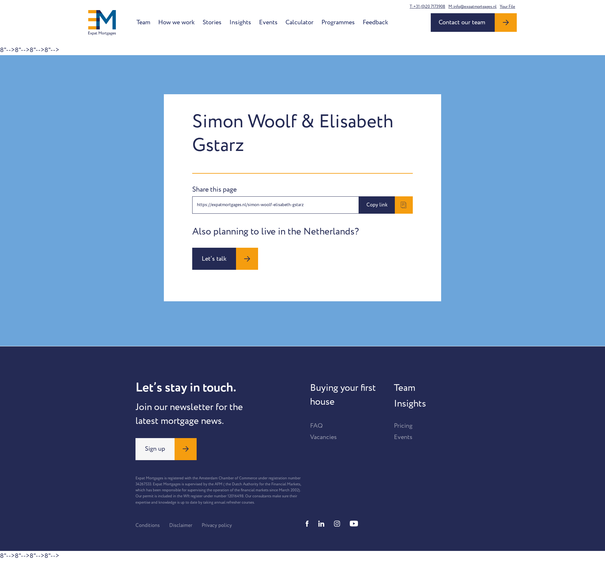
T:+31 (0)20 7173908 (427, 6)
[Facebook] (307, 524)
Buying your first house (343, 394)
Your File (507, 6)
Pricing (403, 425)
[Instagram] (337, 524)
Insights (240, 22)
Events (268, 22)
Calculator (299, 22)
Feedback (375, 22)
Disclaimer (180, 525)
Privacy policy (217, 525)
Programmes (338, 22)
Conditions (147, 525)
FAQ (316, 425)
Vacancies (323, 437)
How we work (176, 22)
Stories (212, 22)
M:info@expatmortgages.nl (472, 6)
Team (143, 22)
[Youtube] (354, 524)
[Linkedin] (321, 524)
